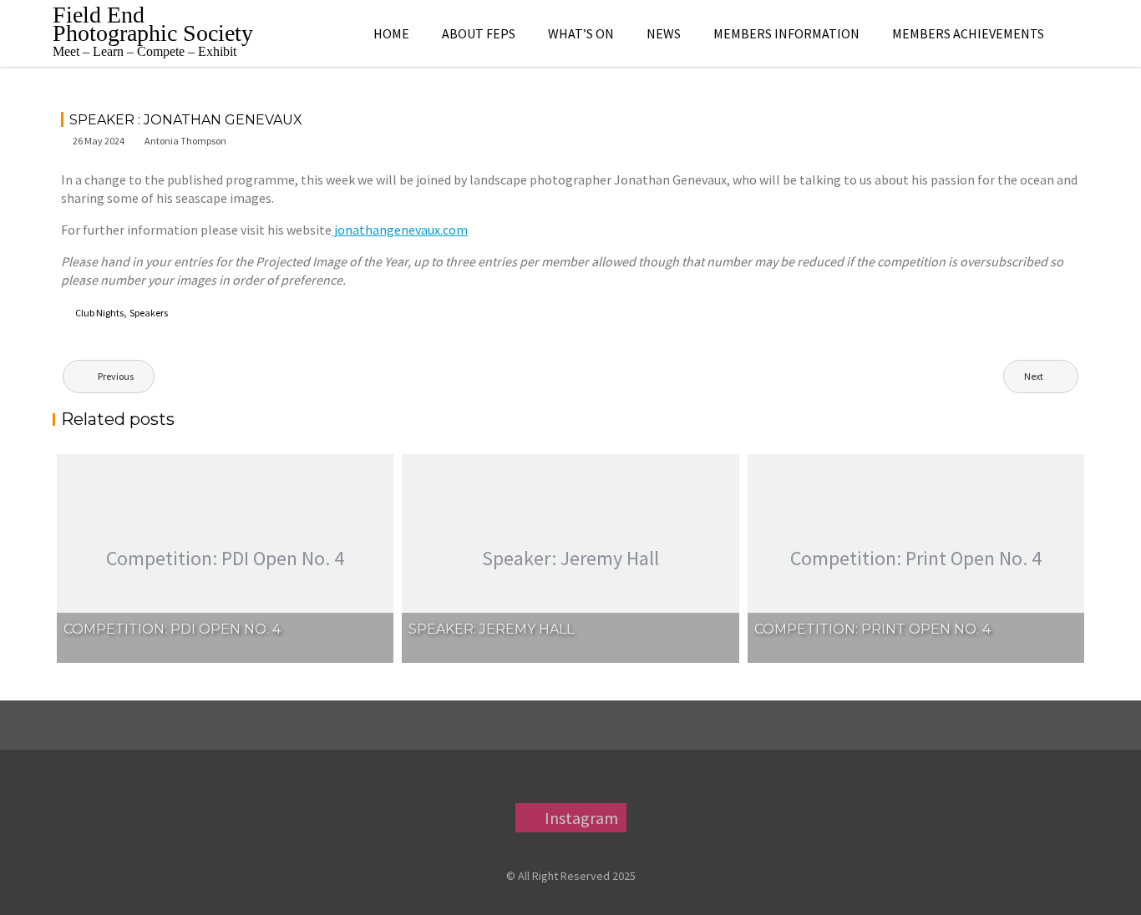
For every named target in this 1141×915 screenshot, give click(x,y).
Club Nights (99, 312)
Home (391, 33)
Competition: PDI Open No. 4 (172, 629)
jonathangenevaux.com (400, 229)
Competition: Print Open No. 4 (872, 629)
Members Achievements (968, 33)
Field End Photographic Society (153, 24)
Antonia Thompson (185, 140)
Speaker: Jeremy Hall (491, 629)
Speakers (148, 312)
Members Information (786, 33)
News (664, 33)
